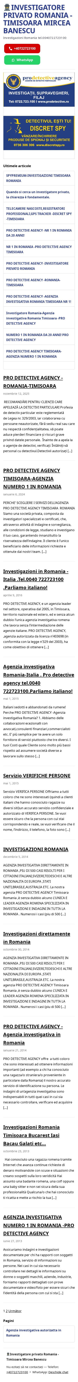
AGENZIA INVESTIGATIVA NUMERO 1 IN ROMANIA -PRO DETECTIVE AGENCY (38, 1225)
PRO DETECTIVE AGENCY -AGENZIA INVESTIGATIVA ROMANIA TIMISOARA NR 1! (38, 299)
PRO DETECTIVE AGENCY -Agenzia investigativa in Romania (33, 1034)
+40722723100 (17, 1372)
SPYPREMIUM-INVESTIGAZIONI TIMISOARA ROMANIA (38, 178)
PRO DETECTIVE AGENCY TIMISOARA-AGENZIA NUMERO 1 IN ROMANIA (34, 353)
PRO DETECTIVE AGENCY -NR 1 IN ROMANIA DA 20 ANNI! (39, 233)
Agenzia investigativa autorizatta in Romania (33, 1332)
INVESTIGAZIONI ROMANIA (35, 849)
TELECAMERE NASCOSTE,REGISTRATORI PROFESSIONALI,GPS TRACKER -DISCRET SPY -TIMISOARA (39, 214)
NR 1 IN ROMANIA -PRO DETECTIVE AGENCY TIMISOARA (39, 249)
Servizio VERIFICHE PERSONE (36, 775)
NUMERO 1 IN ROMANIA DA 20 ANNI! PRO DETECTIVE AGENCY (37, 337)
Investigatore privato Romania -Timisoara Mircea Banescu (37, 19)
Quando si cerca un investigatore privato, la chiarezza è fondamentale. (38, 194)
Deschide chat (58, 1372)
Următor (15, 1311)
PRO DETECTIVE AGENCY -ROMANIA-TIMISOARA (33, 282)
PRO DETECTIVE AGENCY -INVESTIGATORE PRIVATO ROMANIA (37, 266)
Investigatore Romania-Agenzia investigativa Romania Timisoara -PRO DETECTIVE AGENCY (35, 318)
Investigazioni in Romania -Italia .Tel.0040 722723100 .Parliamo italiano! (35, 579)
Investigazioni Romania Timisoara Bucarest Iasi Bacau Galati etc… (31, 1135)
